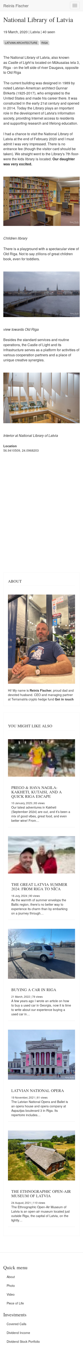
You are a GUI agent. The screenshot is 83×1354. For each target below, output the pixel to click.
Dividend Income (18, 1332)
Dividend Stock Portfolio (23, 1341)
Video (11, 1294)
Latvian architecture (21, 42)
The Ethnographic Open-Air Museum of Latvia (41, 1193)
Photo (11, 1285)
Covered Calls (16, 1324)
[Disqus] (41, 512)
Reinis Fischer (16, 5)
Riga (44, 42)
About (11, 1277)
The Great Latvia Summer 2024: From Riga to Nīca (39, 886)
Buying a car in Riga (33, 989)
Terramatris (20, 699)
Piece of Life (15, 1303)
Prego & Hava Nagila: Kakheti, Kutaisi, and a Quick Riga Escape (36, 792)
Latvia (35, 31)
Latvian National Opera (37, 1090)
